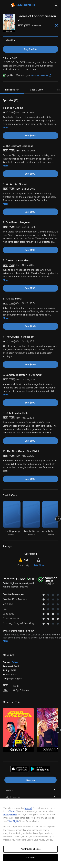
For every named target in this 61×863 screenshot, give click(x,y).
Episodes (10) (12, 89)
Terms (12, 811)
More (5, 127)
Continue (30, 857)
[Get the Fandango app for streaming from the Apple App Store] (19, 769)
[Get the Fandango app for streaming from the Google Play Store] (40, 769)
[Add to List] (56, 25)
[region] (30, 831)
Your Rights (13, 821)
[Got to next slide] (58, 519)
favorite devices (39, 75)
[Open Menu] (5, 5)
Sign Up (30, 780)
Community (23, 565)
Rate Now (39, 565)
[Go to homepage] (23, 5)
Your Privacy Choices (30, 849)
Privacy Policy (10, 814)
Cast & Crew (36, 89)
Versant (28, 808)
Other (15, 662)
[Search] (56, 5)
